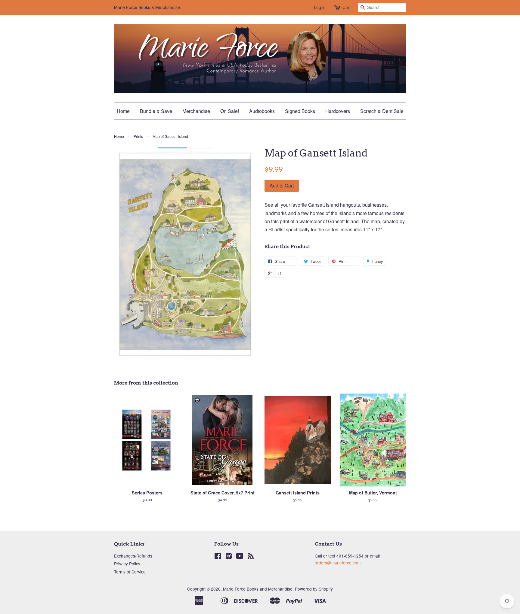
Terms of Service (130, 572)
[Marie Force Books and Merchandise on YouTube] (239, 557)
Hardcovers (337, 111)
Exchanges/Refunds (133, 556)
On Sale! (229, 111)
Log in (320, 7)
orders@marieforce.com (338, 563)
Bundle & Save (156, 111)
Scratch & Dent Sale (382, 111)
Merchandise (196, 111)
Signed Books (300, 111)
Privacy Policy (127, 564)
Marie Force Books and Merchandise (257, 589)
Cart (346, 7)
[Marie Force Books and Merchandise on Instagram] (228, 557)
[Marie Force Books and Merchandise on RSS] (250, 557)
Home (123, 111)
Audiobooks (262, 111)
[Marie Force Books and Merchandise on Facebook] (217, 557)
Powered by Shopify (314, 589)
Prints (138, 136)
